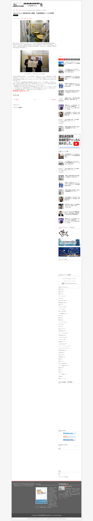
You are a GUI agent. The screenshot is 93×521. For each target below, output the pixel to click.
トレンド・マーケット (63, 346)
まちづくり (60, 339)
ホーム (35, 99)
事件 (59, 370)
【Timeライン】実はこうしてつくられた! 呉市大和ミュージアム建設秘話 (72, 63)
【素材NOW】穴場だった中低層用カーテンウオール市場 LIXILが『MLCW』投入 (72, 206)
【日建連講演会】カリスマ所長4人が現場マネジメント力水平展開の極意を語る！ (72, 78)
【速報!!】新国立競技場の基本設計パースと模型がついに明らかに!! (72, 91)
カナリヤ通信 (61, 374)
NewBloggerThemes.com (61, 518)
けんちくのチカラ (62, 348)
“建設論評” (60, 356)
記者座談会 (60, 330)
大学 (59, 326)
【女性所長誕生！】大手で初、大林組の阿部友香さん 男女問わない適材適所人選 (72, 114)
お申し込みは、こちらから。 (46, 507)
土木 (59, 298)
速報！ (60, 361)
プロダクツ (60, 307)
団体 (59, 294)
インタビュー (61, 322)
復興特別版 (60, 302)
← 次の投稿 (15, 99)
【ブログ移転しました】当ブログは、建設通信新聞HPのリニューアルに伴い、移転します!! (72, 71)
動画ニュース (61, 378)
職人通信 (60, 352)
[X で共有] (16, 95)
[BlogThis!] (15, 95)
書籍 (59, 320)
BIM (59, 315)
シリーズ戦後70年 (62, 365)
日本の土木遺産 (61, 363)
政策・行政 (18, 10)
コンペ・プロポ (61, 333)
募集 (59, 317)
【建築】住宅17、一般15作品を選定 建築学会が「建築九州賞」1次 (72, 98)
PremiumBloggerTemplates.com (51, 518)
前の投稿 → (54, 99)
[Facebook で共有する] (18, 95)
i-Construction (61, 344)
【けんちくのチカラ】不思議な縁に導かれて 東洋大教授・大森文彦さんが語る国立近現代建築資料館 (72, 213)
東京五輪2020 (61, 350)
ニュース (60, 309)
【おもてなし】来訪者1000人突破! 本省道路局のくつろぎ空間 (33, 13)
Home (14, 10)
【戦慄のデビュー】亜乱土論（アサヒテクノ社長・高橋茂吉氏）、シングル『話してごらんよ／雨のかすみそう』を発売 (72, 107)
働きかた (60, 328)
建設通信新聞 (69, 486)
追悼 (59, 372)
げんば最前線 (61, 313)
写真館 (60, 376)
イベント (60, 296)
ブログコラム (61, 337)
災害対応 (60, 341)
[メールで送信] (13, 95)
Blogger (31, 485)
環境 (59, 359)
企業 (59, 289)
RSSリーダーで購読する (64, 477)
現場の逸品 (60, 335)
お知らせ (60, 354)
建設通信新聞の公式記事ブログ (46, 515)
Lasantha (43, 518)
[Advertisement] (63, 4)
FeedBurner (71, 283)
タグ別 (68, 59)
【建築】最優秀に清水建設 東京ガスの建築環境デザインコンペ (72, 127)
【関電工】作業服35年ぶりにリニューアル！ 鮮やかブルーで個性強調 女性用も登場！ (72, 85)
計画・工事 (60, 311)
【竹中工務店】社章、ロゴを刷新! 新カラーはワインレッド (72, 120)
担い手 (60, 324)
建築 (59, 291)
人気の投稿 (62, 59)
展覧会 (60, 367)
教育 (59, 304)
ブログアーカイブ (75, 59)
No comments (29, 18)
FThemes (33, 518)
